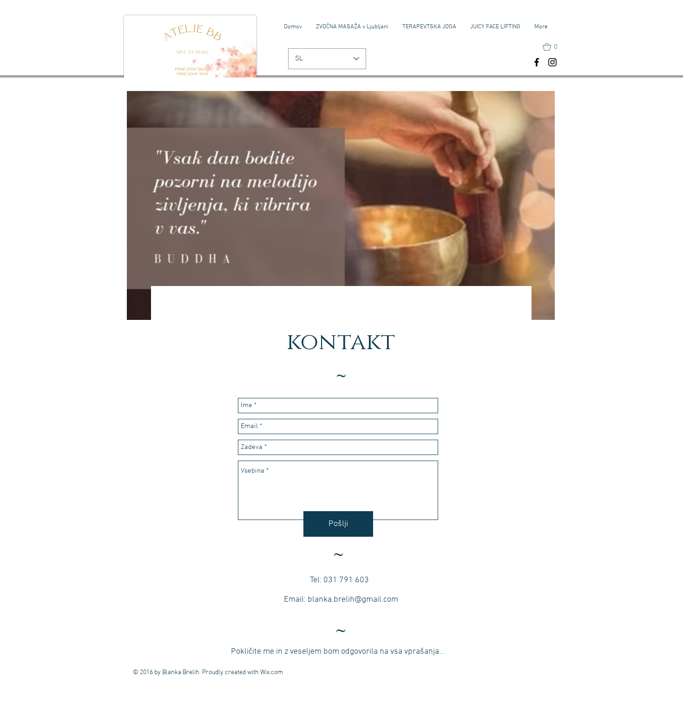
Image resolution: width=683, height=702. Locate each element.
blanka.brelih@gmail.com (353, 599)
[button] (554, 47)
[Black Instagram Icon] (552, 62)
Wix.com (271, 672)
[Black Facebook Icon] (536, 62)
